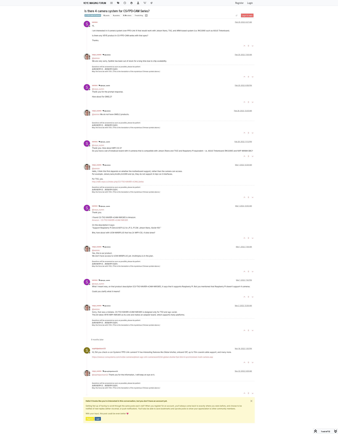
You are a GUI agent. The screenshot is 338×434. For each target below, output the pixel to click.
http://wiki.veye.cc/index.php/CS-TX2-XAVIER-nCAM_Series (118, 181)
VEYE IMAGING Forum (94, 3)
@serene (107, 54)
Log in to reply (247, 15)
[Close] (251, 401)
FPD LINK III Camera (93, 15)
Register (90, 418)
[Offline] (88, 56)
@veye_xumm (105, 85)
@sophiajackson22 (111, 371)
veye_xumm (96, 55)
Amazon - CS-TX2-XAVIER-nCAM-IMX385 (110, 220)
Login (98, 418)
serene (94, 22)
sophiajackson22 (99, 348)
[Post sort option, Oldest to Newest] (236, 15)
